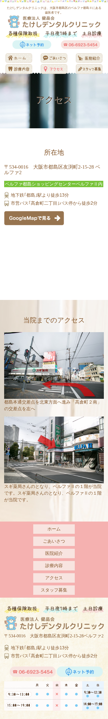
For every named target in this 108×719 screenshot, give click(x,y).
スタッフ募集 (54, 590)
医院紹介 (54, 553)
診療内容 (54, 565)
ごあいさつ (54, 541)
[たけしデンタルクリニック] (54, 21)
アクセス (54, 577)
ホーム (54, 529)
